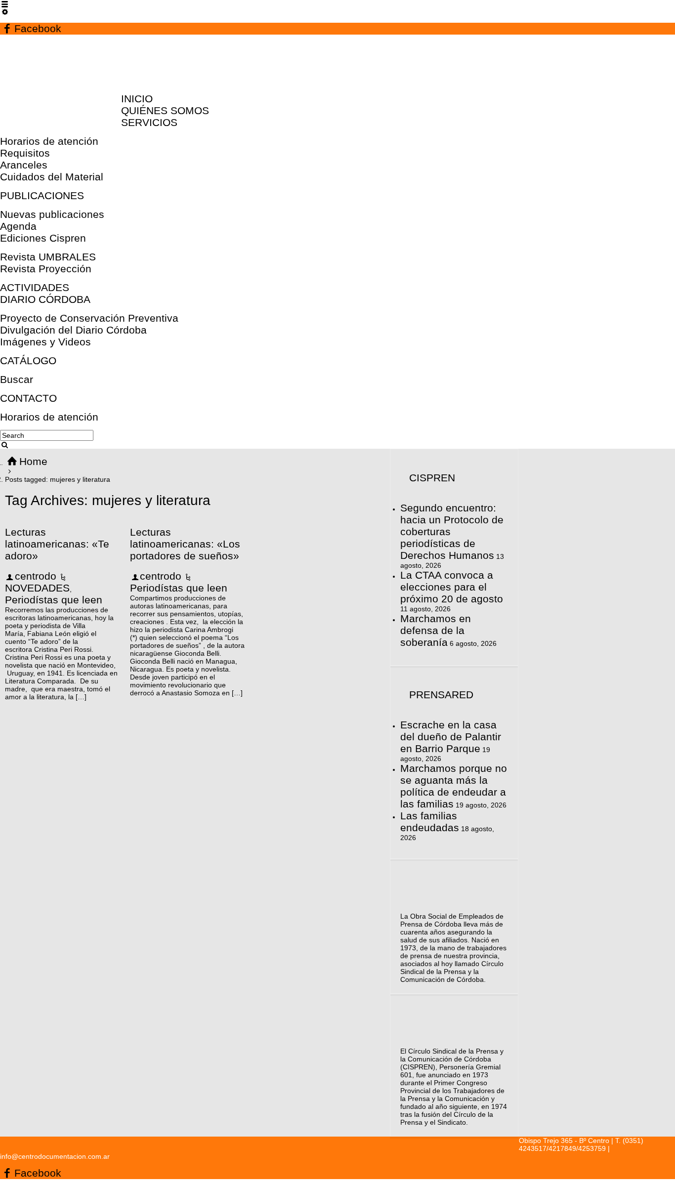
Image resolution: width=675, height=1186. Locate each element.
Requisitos (25, 153)
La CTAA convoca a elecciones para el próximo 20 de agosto (451, 586)
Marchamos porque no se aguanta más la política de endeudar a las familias (453, 785)
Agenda (18, 226)
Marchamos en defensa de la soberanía (435, 630)
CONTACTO (28, 398)
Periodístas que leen (53, 599)
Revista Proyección (45, 268)
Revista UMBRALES (48, 256)
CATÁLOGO (28, 360)
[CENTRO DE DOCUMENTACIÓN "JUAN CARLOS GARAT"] (65, 79)
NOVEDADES (37, 587)
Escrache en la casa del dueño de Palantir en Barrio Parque (450, 736)
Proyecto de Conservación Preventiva (89, 318)
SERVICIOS (149, 122)
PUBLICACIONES (42, 195)
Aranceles (23, 164)
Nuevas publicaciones (52, 214)
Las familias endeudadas (429, 821)
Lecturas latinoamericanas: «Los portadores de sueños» (185, 543)
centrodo (35, 576)
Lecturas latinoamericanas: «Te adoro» (57, 543)
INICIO (137, 98)
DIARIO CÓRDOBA (45, 299)
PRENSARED (441, 694)
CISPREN (432, 477)
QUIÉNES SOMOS (165, 110)
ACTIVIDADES (34, 287)
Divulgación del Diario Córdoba (73, 330)
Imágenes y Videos (45, 341)
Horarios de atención (49, 141)
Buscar (16, 379)
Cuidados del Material (51, 176)
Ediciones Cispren (43, 238)
